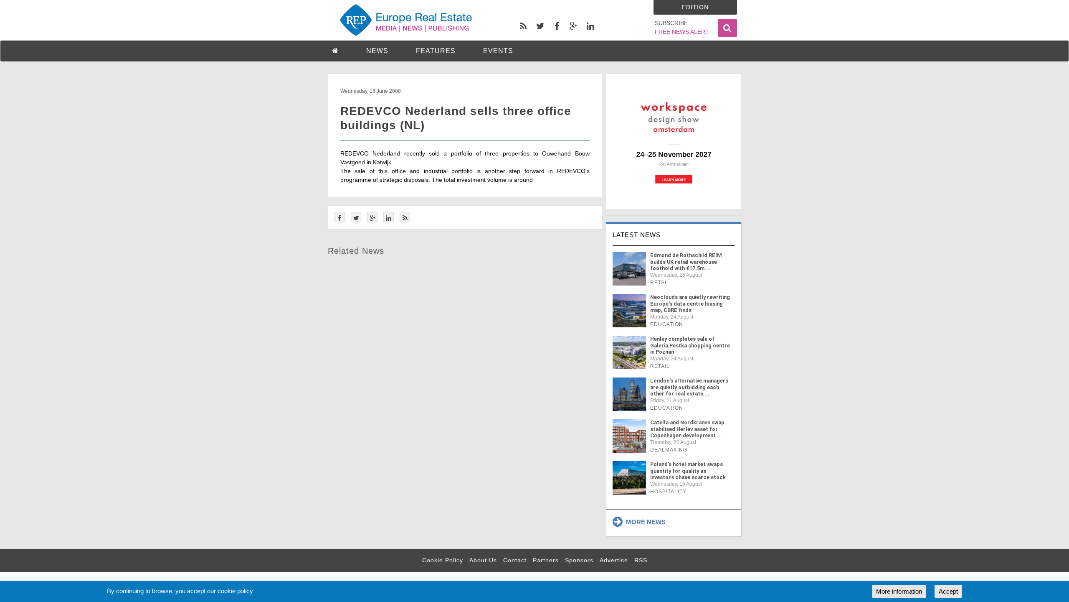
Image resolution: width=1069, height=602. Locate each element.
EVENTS (498, 50)
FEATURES (436, 50)
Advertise (614, 560)
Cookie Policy (442, 560)
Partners (546, 560)
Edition (695, 7)
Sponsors (579, 560)
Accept (948, 591)
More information (899, 591)
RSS (640, 560)
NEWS (377, 50)
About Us (483, 560)
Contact (515, 560)
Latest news (637, 234)
